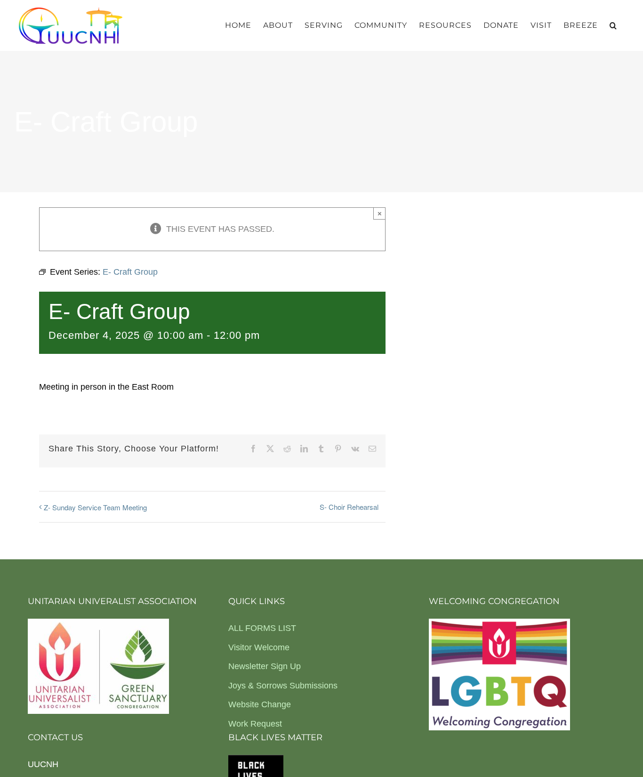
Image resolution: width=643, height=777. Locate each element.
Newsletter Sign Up (264, 666)
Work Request (255, 723)
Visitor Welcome (258, 647)
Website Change (259, 704)
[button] (613, 25)
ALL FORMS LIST (262, 628)
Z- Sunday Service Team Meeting (95, 507)
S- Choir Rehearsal (349, 507)
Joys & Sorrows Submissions (283, 685)
